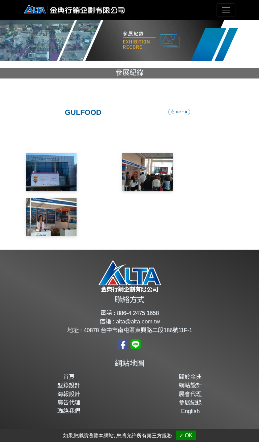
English (190, 411)
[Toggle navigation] (226, 10)
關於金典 (190, 377)
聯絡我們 (68, 411)
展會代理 (190, 394)
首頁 (69, 377)
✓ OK (186, 435)
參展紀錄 (190, 403)
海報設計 (68, 394)
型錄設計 (68, 385)
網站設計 (190, 385)
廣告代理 (68, 403)
